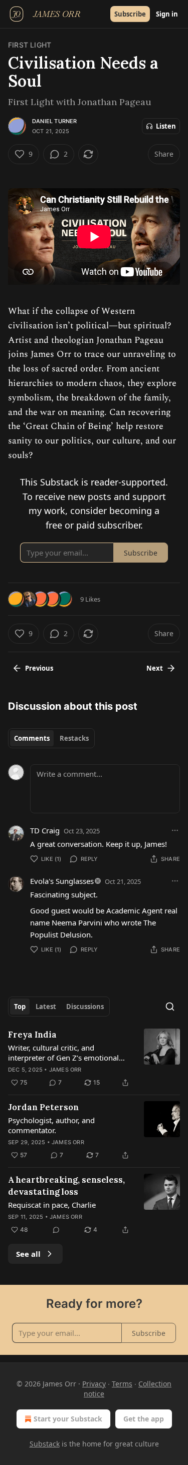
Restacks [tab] (74, 738)
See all (28, 1254)
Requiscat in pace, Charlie (52, 1205)
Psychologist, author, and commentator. (51, 1125)
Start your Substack (68, 1418)
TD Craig (45, 830)
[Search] (170, 1007)
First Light (29, 45)
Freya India (32, 1034)
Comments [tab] (32, 738)
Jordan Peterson (43, 1107)
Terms (122, 1383)
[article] (94, 1059)
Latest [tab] (46, 1006)
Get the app (143, 1418)
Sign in (167, 14)
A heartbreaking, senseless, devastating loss (66, 1185)
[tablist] (51, 738)
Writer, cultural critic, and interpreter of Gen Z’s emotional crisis (63, 1053)
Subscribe (130, 14)
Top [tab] (20, 1006)
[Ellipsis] (175, 830)
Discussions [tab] (85, 1006)
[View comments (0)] (56, 1230)
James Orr (65, 1069)
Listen (166, 126)
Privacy (94, 1383)
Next (154, 668)
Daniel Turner (54, 121)
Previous (39, 668)
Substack (45, 1443)
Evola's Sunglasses (62, 881)
